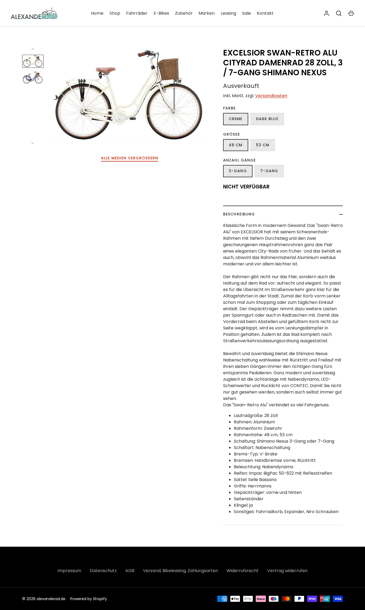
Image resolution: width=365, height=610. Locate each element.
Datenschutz (103, 571)
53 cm (263, 145)
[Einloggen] (326, 13)
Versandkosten (271, 96)
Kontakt (265, 13)
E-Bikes (161, 13)
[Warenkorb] (351, 13)
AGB (129, 571)
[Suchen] (339, 13)
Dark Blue (267, 118)
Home (97, 13)
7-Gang (269, 171)
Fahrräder (136, 13)
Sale (246, 13)
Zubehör (184, 13)
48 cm (236, 145)
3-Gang (238, 171)
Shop (115, 13)
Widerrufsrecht (243, 571)
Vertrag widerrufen (287, 571)
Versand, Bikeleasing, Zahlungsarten (180, 571)
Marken (207, 13)
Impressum (69, 571)
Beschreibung (239, 214)
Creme (236, 118)
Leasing (228, 13)
